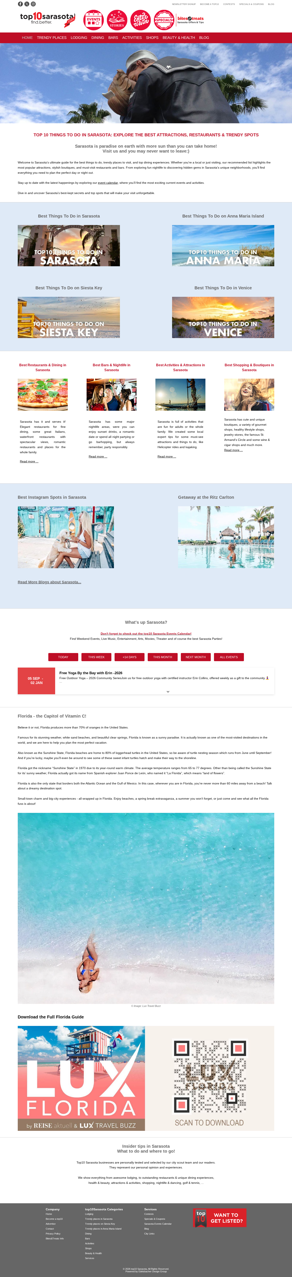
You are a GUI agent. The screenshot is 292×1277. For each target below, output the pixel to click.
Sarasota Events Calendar (158, 1224)
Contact (50, 1228)
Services (89, 1258)
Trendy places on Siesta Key (100, 1224)
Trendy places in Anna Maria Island (103, 1228)
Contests (229, 4)
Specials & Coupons (251, 4)
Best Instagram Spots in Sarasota (52, 497)
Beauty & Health (179, 38)
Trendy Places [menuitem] (51, 38)
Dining (88, 1233)
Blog (271, 4)
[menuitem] (27, 38)
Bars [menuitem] (113, 38)
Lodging (79, 38)
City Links (149, 1233)
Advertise (51, 1224)
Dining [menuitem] (97, 38)
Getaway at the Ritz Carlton (206, 497)
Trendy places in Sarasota (98, 1219)
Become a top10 (209, 4)
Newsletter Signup (184, 4)
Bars (87, 1238)
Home (27, 38)
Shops (88, 1248)
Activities (132, 38)
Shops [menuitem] (152, 38)
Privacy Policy (53, 1233)
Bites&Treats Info (55, 1238)
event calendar (108, 182)
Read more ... (29, 461)
